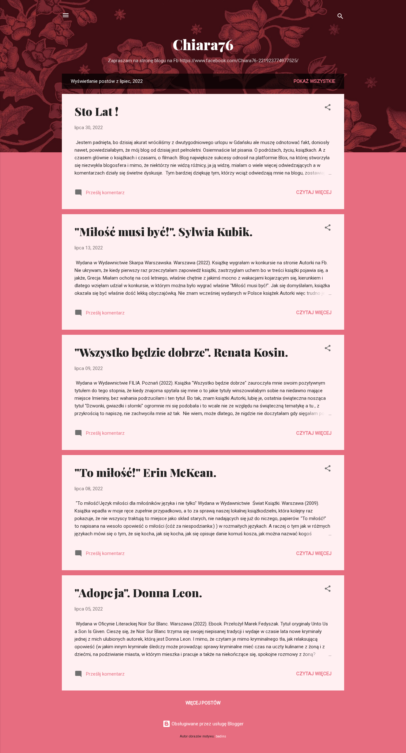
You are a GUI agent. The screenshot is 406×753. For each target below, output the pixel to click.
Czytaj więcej (313, 192)
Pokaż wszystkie (314, 81)
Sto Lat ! (97, 111)
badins (221, 736)
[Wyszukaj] (340, 17)
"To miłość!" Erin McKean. (145, 472)
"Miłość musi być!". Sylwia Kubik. (163, 231)
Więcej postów (203, 702)
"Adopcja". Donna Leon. (138, 592)
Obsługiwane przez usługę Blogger (207, 724)
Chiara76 (203, 44)
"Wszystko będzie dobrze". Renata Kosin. (181, 352)
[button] (327, 108)
